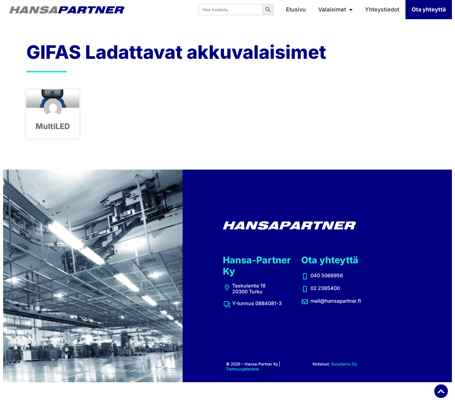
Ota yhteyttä (429, 9)
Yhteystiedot (382, 9)
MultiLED (53, 126)
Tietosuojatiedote (242, 368)
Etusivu (296, 9)
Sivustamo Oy (344, 363)
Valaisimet (332, 9)
